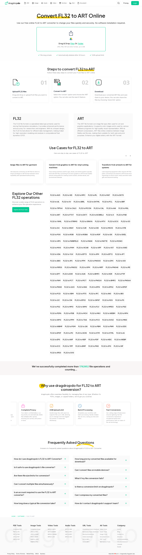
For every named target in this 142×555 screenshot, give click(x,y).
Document (83, 3)
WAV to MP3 (68, 532)
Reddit (119, 547)
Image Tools (103, 534)
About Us (119, 537)
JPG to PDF (16, 537)
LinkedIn (119, 544)
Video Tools (103, 529)
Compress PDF (17, 529)
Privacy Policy (10, 554)
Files (72, 43)
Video (54, 3)
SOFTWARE (21, 516)
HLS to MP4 (86, 539)
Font (73, 3)
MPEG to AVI (51, 537)
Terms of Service (20, 554)
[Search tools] (118, 3)
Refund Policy (30, 554)
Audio (45, 3)
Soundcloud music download (91, 529)
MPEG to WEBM (52, 534)
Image (36, 3)
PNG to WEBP (34, 537)
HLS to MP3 (86, 542)
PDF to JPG (16, 532)
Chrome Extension (122, 542)
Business (42, 554)
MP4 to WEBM (52, 532)
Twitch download (87, 537)
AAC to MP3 (68, 534)
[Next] (130, 155)
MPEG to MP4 (52, 529)
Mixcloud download (88, 534)
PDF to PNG (16, 534)
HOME (13, 516)
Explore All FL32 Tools (21, 210)
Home (119, 529)
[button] (40, 459)
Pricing (125, 3)
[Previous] (126, 155)
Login (135, 3)
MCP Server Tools (105, 542)
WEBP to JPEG (35, 539)
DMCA (37, 554)
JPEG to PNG (34, 532)
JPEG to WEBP (35, 534)
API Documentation (122, 539)
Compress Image (35, 529)
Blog (118, 532)
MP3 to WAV (68, 529)
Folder (80, 43)
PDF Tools (103, 539)
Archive (64, 3)
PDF (28, 3)
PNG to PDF (16, 539)
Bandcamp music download (90, 532)
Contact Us (120, 534)
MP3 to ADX (68, 537)
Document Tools (104, 537)
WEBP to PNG (34, 542)
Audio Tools (103, 532)
